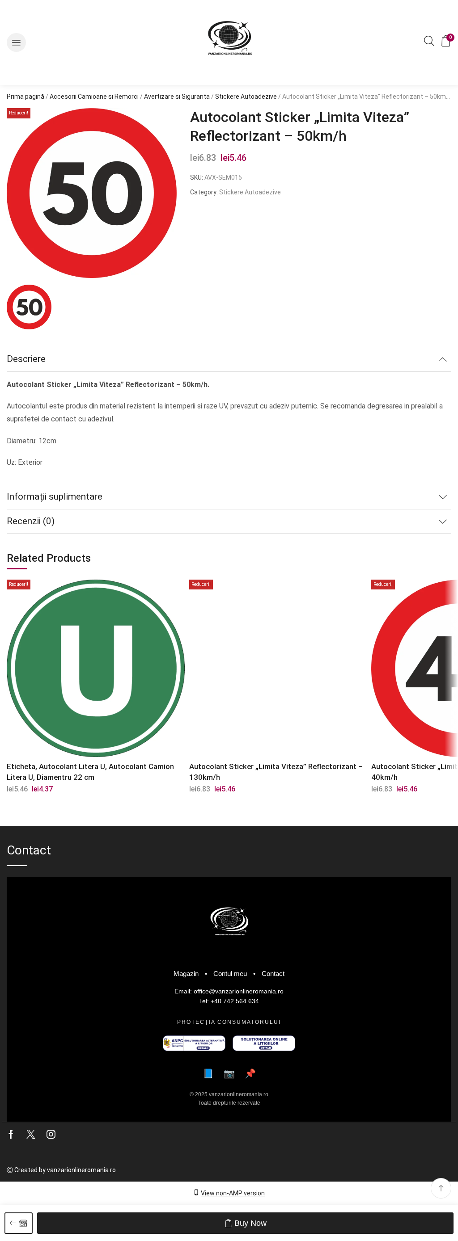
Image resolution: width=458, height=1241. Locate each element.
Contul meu (230, 973)
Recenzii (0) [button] (31, 521)
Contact (273, 973)
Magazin (186, 973)
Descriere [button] (26, 358)
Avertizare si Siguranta (177, 96)
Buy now (250, 1223)
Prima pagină (25, 96)
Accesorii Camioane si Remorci (94, 96)
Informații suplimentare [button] (54, 496)
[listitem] (29, 308)
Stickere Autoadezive (246, 96)
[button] (16, 42)
